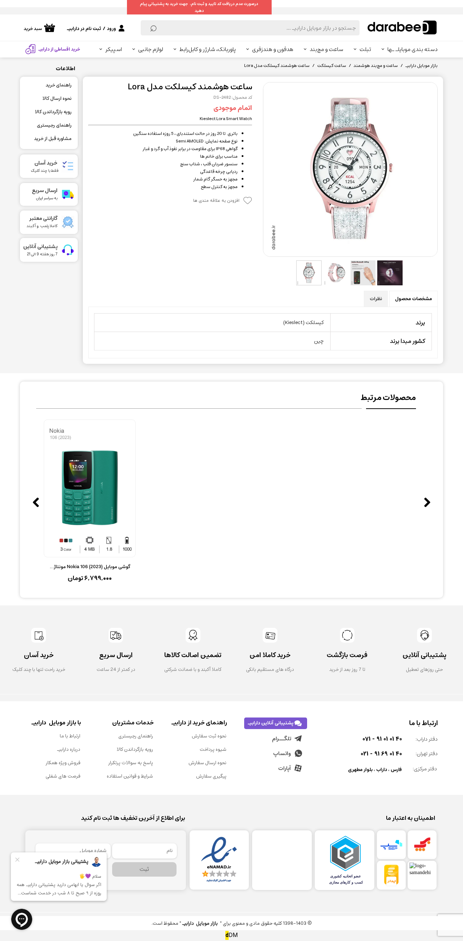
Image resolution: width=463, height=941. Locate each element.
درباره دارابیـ (68, 749)
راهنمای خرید (59, 85)
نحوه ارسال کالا (57, 98)
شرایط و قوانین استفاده (130, 776)
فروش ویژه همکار (63, 763)
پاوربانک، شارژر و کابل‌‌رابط (207, 49)
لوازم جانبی (150, 49)
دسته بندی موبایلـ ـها (412, 49)
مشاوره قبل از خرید (53, 139)
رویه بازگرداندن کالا (53, 112)
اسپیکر (113, 49)
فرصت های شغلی (63, 776)
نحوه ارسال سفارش (207, 763)
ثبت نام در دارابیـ (84, 29)
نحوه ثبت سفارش (209, 736)
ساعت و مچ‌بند (326, 49)
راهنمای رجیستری (54, 125)
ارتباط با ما (70, 736)
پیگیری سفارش (211, 776)
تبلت (365, 49)
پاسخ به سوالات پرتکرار (130, 763)
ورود (111, 29)
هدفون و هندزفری (272, 49)
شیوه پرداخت (213, 749)
